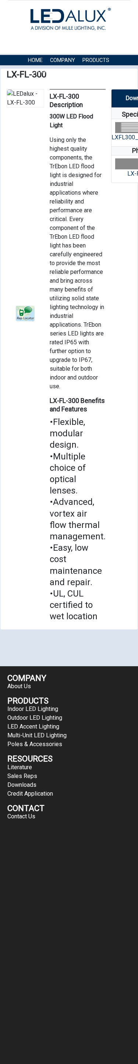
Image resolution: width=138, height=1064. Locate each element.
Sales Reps (22, 776)
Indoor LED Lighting (32, 708)
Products (95, 60)
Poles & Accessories (34, 744)
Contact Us (81, 71)
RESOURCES (42, 71)
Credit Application (30, 793)
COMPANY (62, 60)
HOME (35, 60)
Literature (19, 767)
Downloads (21, 784)
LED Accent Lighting (33, 726)
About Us (19, 686)
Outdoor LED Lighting (34, 717)
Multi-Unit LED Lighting (37, 735)
